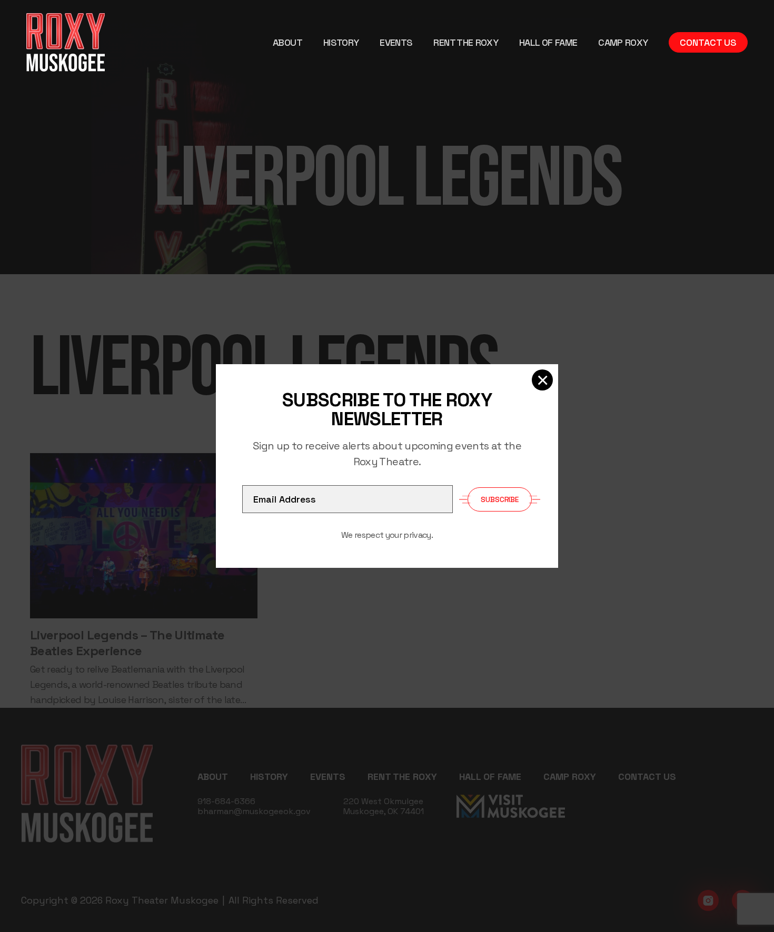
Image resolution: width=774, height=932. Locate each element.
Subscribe (500, 499)
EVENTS (396, 42)
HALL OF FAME (548, 42)
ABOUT (287, 42)
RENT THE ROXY (465, 42)
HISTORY (341, 42)
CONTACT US (708, 42)
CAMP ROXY (623, 42)
